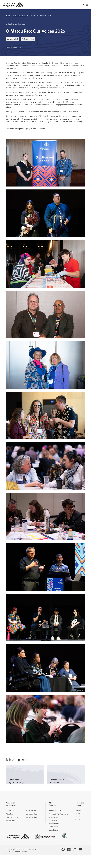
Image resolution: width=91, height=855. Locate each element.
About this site (55, 810)
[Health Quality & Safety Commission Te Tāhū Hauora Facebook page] (63, 849)
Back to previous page (17, 24)
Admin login (10, 821)
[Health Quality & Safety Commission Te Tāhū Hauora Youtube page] (80, 849)
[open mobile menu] (87, 5)
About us (9, 814)
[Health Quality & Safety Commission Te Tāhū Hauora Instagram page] (74, 849)
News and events (19, 16)
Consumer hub (12, 39)
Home (8, 16)
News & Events (12, 817)
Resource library (32, 817)
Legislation (53, 830)
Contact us (10, 810)
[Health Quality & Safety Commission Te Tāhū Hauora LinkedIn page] (69, 849)
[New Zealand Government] (45, 836)
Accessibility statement (58, 814)
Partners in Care (28, 39)
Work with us (31, 810)
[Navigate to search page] (83, 5)
